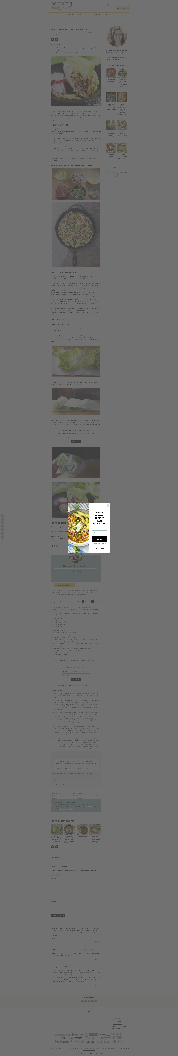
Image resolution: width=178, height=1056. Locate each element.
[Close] (108, 505)
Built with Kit (99, 548)
